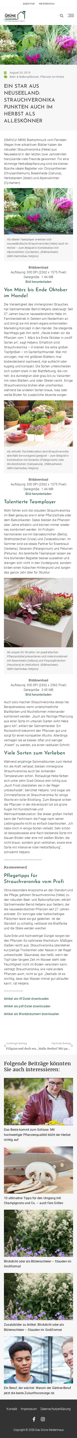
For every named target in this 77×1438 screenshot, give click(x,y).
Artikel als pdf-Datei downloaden (27, 1006)
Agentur (29, 4)
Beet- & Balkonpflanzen (24, 76)
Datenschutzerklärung (55, 1409)
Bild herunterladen (38, 282)
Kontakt (12, 1409)
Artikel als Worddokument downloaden (31, 1014)
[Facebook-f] (34, 1419)
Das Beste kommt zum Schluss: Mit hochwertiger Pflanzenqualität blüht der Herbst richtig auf (37, 1135)
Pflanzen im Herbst (52, 76)
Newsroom (46, 4)
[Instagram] (43, 1419)
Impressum (29, 1409)
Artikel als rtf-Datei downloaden (26, 999)
